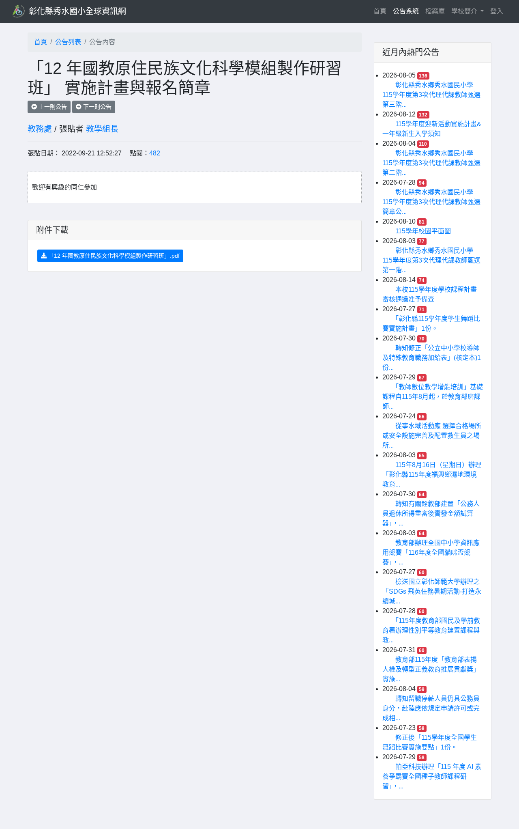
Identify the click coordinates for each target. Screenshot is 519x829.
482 (154, 153)
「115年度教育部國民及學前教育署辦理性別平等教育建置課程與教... (431, 630)
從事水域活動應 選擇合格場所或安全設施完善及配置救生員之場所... (431, 435)
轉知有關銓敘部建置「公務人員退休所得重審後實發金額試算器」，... (431, 513)
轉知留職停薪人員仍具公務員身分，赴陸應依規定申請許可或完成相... (431, 708)
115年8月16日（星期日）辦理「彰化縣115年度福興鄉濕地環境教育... (431, 474)
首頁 (381, 11)
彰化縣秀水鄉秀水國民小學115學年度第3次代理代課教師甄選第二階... (431, 163)
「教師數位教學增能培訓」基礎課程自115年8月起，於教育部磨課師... (432, 396)
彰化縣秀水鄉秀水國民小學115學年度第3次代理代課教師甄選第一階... (431, 260)
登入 (496, 11)
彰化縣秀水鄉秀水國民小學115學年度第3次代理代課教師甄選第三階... (431, 95)
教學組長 (102, 129)
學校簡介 (465, 11)
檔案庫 (435, 11)
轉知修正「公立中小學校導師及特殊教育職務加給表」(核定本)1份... (431, 358)
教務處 (40, 129)
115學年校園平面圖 (423, 231)
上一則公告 (52, 106)
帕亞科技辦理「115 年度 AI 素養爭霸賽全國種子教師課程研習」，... (431, 776)
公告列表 (68, 42)
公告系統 (406, 11)
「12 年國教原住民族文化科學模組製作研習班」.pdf (113, 255)
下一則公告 (96, 106)
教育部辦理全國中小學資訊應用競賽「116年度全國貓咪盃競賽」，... (431, 552)
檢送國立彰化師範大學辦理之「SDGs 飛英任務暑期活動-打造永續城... (431, 591)
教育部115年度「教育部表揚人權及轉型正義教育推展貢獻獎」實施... (431, 669)
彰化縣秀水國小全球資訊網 (77, 11)
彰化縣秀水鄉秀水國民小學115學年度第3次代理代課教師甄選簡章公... (431, 202)
